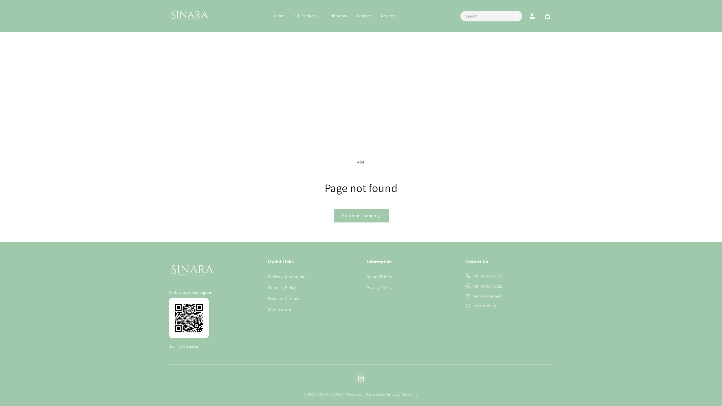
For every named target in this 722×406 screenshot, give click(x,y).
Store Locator (280, 309)
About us (339, 15)
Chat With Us (484, 305)
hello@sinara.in (487, 296)
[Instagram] (361, 378)
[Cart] (547, 16)
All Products (305, 15)
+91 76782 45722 (487, 276)
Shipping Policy (282, 287)
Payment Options (283, 298)
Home (279, 15)
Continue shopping (361, 215)
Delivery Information (287, 276)
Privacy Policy (379, 287)
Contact (364, 15)
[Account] (532, 16)
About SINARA (379, 276)
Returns (388, 15)
